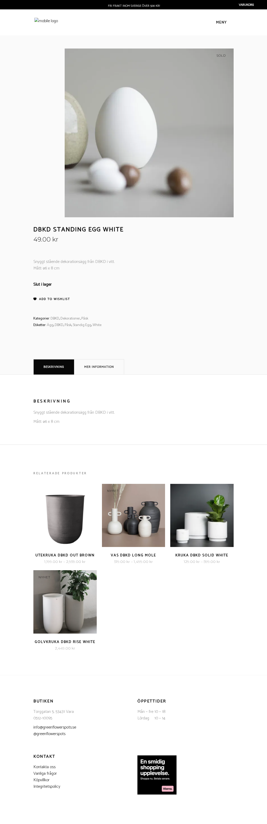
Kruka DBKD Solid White (201, 555)
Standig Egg (82, 325)
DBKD (55, 319)
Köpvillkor (41, 780)
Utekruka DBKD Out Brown (65, 555)
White (97, 325)
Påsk (84, 319)
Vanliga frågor (45, 773)
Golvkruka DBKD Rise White (65, 642)
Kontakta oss (44, 767)
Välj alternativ (49, 561)
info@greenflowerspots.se (54, 727)
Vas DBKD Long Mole (133, 555)
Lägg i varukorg (49, 648)
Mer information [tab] (99, 366)
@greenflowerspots (49, 733)
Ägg (50, 325)
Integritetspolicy (46, 786)
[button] (51, 299)
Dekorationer (70, 319)
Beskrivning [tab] (54, 366)
